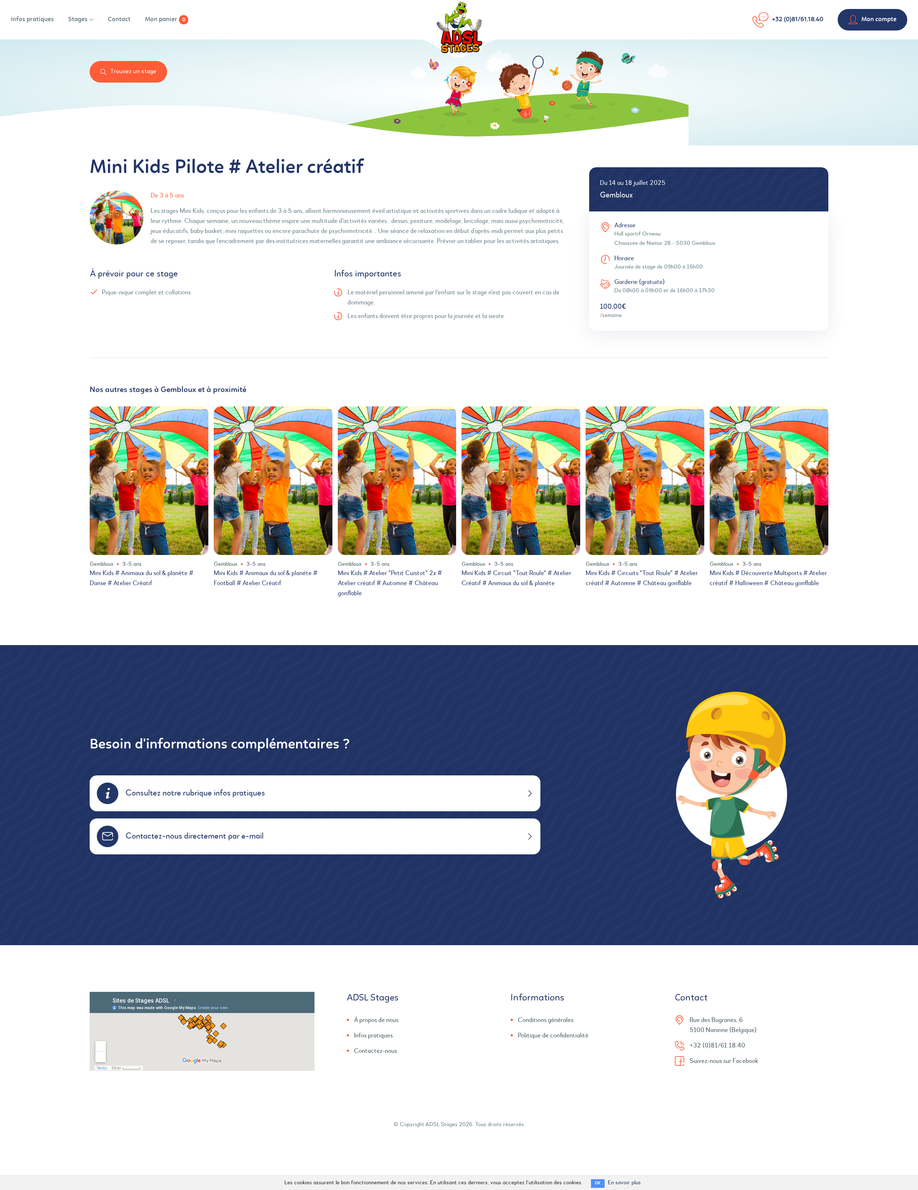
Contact (119, 20)
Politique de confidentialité (553, 1035)
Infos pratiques (32, 20)
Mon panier (165, 19)
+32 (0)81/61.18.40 (797, 19)
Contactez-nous (375, 1051)
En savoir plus (624, 1183)
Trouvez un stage (133, 72)
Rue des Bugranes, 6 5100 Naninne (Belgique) (723, 1025)
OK (598, 1183)
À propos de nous (376, 1020)
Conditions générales (545, 1020)
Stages (77, 20)
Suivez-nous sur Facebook (724, 1061)
